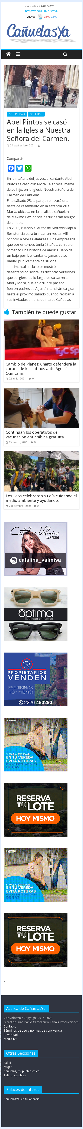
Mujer (8, 1067)
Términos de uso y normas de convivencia (33, 1030)
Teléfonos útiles (15, 1075)
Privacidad (11, 1035)
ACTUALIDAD (17, 114)
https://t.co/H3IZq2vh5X (41, 11)
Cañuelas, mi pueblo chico (22, 1071)
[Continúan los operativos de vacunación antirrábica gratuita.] (41, 390)
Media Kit (10, 1039)
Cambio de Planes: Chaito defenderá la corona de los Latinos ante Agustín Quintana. (41, 368)
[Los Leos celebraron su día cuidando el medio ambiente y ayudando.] (41, 454)
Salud (7, 1063)
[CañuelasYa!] (41, 25)
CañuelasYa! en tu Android (22, 1099)
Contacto (10, 1026)
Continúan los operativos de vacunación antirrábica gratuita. (35, 434)
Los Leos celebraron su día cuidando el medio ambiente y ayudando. (41, 498)
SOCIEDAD (36, 114)
